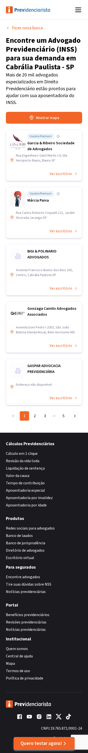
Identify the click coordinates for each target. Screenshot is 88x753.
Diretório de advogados (25, 550)
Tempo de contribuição (25, 483)
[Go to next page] (73, 416)
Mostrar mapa (47, 117)
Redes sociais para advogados (30, 528)
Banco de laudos (19, 535)
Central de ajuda (19, 656)
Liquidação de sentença (25, 468)
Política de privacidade (24, 678)
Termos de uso (18, 671)
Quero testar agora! (41, 743)
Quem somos (17, 649)
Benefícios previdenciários (27, 615)
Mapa (10, 663)
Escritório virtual (20, 558)
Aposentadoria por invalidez (29, 498)
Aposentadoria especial (25, 490)
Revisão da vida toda (22, 461)
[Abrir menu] (78, 10)
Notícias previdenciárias (26, 592)
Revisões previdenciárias (26, 622)
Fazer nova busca (27, 28)
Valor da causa (17, 475)
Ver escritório (61, 174)
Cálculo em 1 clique (22, 453)
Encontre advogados (23, 577)
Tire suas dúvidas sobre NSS (28, 584)
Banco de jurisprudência (25, 543)
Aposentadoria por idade (26, 505)
